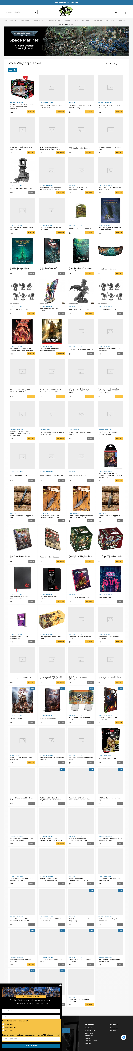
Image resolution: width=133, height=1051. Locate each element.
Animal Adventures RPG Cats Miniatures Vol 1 (51, 920)
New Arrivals (10, 20)
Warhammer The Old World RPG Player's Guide (79, 188)
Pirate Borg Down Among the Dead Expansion (80, 269)
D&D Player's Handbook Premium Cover (19, 597)
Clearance (110, 20)
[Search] (35, 12)
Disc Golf (86, 20)
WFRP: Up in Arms (17, 718)
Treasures (97, 20)
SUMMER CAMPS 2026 (65, 24)
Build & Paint (39, 20)
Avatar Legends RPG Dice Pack (22, 678)
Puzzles (66, 20)
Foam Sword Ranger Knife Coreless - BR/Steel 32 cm (50, 516)
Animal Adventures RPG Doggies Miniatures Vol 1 (19, 920)
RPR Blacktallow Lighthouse (21, 188)
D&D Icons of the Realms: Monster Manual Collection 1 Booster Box (20, 433)
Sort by (106, 64)
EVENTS (122, 20)
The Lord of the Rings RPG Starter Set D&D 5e (20, 391)
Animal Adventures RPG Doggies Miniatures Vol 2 (78, 879)
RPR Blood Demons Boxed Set (51, 475)
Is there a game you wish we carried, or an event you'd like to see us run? (31, 1035)
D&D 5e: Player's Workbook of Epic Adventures (110, 228)
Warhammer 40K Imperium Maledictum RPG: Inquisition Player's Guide (109, 391)
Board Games (54, 20)
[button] (123, 1037)
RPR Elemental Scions (77, 475)
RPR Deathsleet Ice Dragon (79, 148)
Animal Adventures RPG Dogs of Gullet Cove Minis (21, 879)
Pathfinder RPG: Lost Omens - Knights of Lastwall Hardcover (51, 799)
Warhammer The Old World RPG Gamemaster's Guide (50, 188)
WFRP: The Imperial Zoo (49, 718)
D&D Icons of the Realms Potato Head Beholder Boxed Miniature (22, 107)
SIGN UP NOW (31, 1046)
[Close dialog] (60, 985)
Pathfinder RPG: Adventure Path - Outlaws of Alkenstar (79, 799)
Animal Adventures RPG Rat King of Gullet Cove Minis (79, 839)
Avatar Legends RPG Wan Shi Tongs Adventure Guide (51, 678)
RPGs (77, 20)
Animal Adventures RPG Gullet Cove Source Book (21, 839)
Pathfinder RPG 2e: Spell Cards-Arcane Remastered (110, 557)
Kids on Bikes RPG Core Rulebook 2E (19, 637)
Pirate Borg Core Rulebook (50, 557)
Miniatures (24, 20)
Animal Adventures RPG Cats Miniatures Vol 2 (109, 879)
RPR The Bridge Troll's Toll (20, 475)
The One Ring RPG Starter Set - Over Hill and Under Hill (51, 391)
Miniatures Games (90, 1030)
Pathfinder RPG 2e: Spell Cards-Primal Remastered (81, 557)
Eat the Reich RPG (105, 597)
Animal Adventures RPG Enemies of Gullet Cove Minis (51, 839)
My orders (113, 1030)
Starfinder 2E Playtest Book (79, 597)
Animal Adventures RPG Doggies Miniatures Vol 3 (49, 879)
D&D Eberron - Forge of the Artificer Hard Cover (50, 349)
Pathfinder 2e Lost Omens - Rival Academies (20, 557)
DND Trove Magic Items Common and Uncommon (50, 148)
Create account (114, 1028)
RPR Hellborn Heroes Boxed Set (81, 350)
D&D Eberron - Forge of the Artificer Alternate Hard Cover (21, 349)
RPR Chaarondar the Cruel (79, 309)
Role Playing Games (91, 1040)
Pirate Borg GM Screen (107, 269)
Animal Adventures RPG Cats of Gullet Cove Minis (110, 839)
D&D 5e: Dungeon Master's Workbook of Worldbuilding (20, 269)
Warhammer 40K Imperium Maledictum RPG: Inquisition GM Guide (79, 391)
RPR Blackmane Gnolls (19, 309)
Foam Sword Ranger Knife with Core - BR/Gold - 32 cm (81, 516)
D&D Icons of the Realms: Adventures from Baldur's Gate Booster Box (110, 475)
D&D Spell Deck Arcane (107, 758)
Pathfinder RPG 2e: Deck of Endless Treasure (109, 433)
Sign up (65, 1030)
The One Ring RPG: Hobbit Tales (81, 229)
